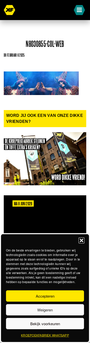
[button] (81, 240)
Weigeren (45, 309)
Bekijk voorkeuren (45, 323)
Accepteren (45, 296)
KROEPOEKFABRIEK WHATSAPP (45, 335)
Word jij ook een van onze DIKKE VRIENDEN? (44, 118)
